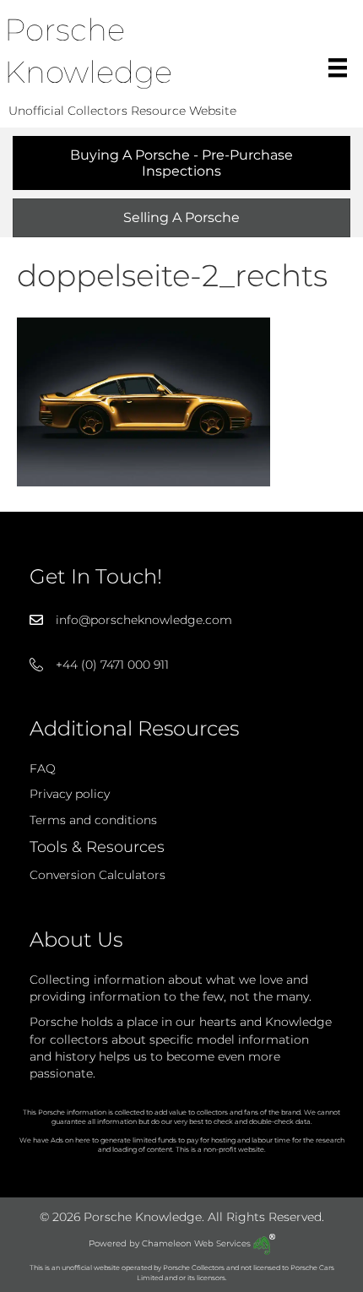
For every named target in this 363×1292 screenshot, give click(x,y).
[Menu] (338, 67)
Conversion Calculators (97, 874)
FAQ (43, 768)
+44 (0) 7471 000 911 (112, 664)
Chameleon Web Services (197, 1243)
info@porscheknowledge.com (144, 619)
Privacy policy (70, 793)
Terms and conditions (93, 820)
